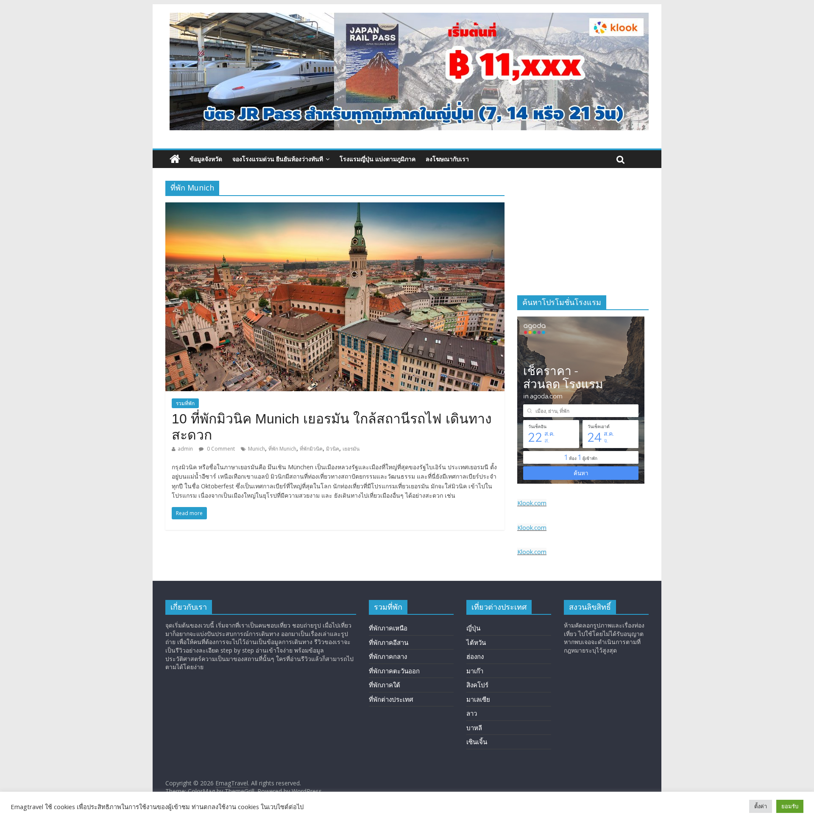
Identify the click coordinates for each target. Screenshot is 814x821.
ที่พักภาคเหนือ (388, 628)
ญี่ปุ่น (473, 628)
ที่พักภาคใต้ (384, 685)
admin (185, 448)
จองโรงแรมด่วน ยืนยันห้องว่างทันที (277, 159)
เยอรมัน (351, 448)
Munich (256, 448)
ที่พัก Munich (282, 448)
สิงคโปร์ (477, 685)
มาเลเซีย (478, 699)
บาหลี (474, 727)
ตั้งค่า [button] (760, 806)
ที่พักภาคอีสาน (388, 642)
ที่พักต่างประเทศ (391, 699)
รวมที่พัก (185, 403)
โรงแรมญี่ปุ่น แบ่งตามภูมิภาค (377, 159)
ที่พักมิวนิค (311, 448)
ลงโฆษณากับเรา (447, 159)
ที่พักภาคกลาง (388, 656)
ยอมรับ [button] (789, 806)
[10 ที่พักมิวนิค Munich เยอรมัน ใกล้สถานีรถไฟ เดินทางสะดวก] (335, 207)
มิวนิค (332, 448)
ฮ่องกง (475, 656)
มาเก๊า (474, 671)
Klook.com (531, 503)
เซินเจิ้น (476, 741)
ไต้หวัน (476, 642)
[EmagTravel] (174, 159)
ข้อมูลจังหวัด (206, 159)
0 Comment (220, 448)
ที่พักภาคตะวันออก (394, 671)
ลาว (471, 713)
